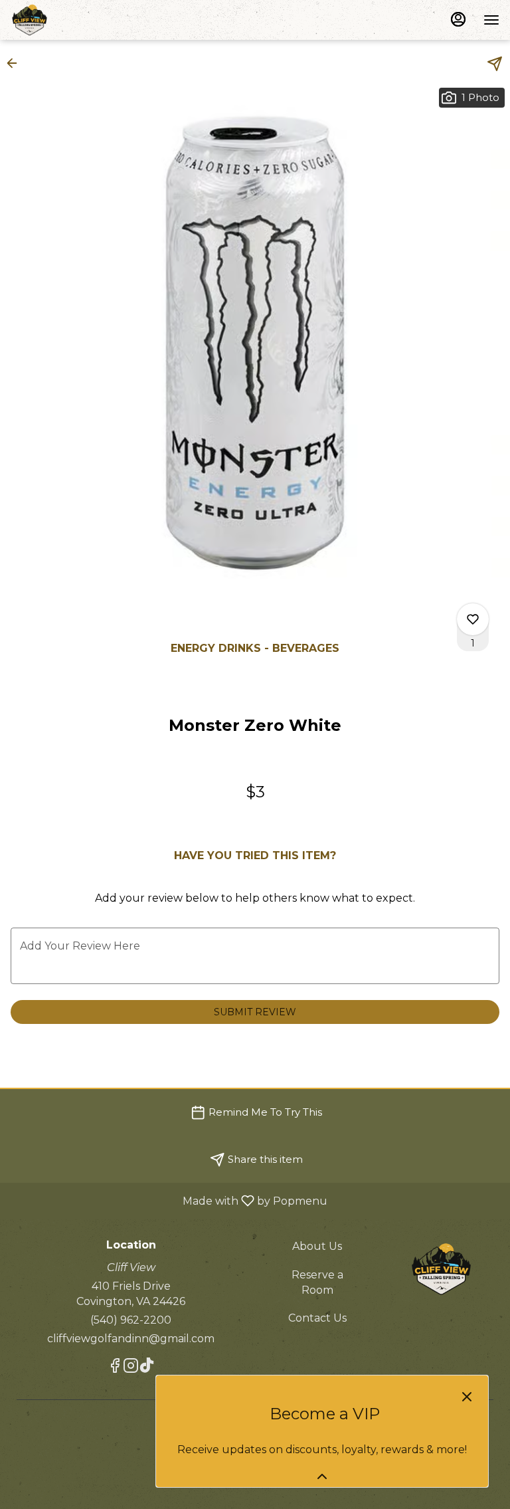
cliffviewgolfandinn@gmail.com (130, 1338)
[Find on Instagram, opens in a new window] (131, 1367)
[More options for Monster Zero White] (473, 619)
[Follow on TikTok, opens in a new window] (147, 1367)
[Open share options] (494, 63)
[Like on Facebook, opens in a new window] (115, 1367)
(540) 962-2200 (130, 1320)
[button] (16, 63)
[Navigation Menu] (491, 20)
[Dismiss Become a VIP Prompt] (467, 1397)
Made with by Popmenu (168, 1200)
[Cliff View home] (70, 20)
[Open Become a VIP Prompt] (322, 1476)
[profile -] (458, 19)
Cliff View (441, 1269)
